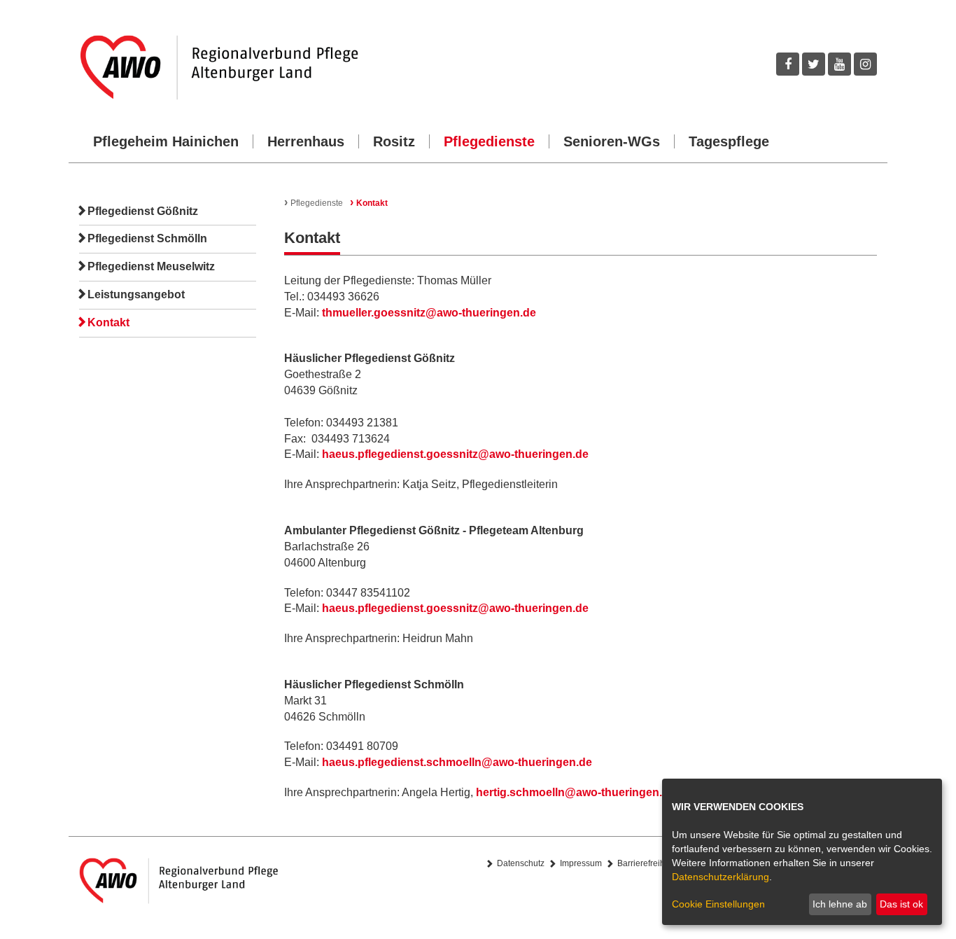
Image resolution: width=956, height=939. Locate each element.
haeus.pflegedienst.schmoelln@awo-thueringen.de (457, 762)
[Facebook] (787, 64)
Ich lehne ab (840, 904)
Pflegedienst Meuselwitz (151, 266)
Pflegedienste (489, 141)
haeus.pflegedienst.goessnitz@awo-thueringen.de (455, 454)
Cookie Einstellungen (718, 904)
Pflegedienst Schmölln (147, 238)
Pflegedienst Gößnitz (142, 211)
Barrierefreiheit (645, 863)
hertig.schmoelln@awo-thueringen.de (575, 792)
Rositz (394, 141)
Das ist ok (901, 904)
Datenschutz (520, 863)
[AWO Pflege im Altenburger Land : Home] (274, 67)
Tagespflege (729, 141)
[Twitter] (813, 64)
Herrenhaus (305, 141)
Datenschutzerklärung (720, 876)
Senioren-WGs (611, 141)
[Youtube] (839, 64)
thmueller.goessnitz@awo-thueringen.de (429, 313)
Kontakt (108, 322)
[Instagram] (865, 64)
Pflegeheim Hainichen (166, 141)
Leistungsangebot (136, 294)
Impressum (581, 863)
